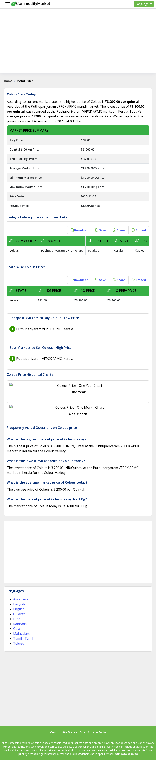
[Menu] (6, 4)
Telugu (18, 643)
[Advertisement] (78, 44)
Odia (16, 628)
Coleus (14, 251)
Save (102, 230)
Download (81, 230)
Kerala (13, 300)
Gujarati (19, 614)
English (18, 609)
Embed (140, 230)
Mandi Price (25, 81)
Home (8, 81)
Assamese (20, 599)
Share (120, 230)
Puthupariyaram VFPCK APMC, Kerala (44, 329)
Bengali (19, 604)
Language (142, 4)
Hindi (17, 619)
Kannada (20, 624)
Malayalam (21, 633)
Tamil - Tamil (23, 638)
